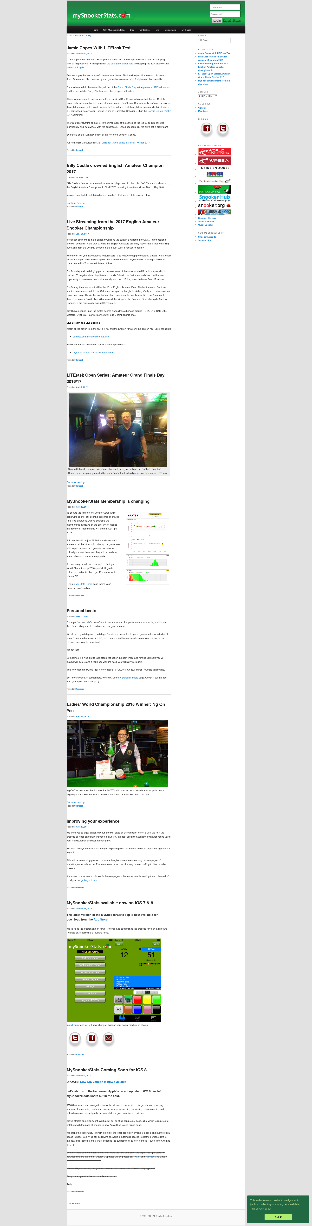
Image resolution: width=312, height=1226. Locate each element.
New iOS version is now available (103, 1082)
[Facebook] (92, 1047)
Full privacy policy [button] (261, 1208)
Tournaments (170, 29)
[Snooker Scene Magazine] (214, 176)
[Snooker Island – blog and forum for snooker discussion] (214, 214)
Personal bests (81, 610)
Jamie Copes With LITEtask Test (99, 48)
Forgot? (227, 20)
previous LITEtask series (156, 87)
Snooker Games (206, 221)
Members (79, 595)
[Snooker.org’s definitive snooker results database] (214, 207)
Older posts (73, 1203)
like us (79, 1160)
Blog (132, 29)
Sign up (236, 20)
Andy (88, 35)
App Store (101, 919)
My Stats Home (84, 583)
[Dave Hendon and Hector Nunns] (214, 169)
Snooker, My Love (207, 217)
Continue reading (77, 203)
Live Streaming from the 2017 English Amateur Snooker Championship (213, 67)
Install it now (73, 1025)
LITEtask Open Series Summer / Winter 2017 (126, 142)
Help (157, 29)
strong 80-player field (122, 63)
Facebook (150, 1156)
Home (95, 29)
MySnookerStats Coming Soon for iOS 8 (107, 1070)
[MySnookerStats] (156, 13)
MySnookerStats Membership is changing (108, 501)
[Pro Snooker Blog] (214, 192)
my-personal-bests (128, 677)
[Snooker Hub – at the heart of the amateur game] (214, 201)
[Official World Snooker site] (214, 154)
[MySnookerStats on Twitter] (75, 1047)
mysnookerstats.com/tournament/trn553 (94, 352)
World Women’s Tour (104, 107)
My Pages (186, 29)
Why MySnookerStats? (114, 29)
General (79, 150)
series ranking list (76, 67)
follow (70, 1160)
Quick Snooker (205, 224)
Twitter (136, 1156)
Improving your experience (93, 821)
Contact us (144, 29)
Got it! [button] (278, 1217)
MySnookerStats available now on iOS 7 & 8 (110, 903)
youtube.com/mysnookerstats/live (91, 336)
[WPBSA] (214, 163)
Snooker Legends (207, 236)
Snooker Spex (205, 240)
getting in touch (89, 880)
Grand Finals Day (126, 87)
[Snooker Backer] (214, 183)
